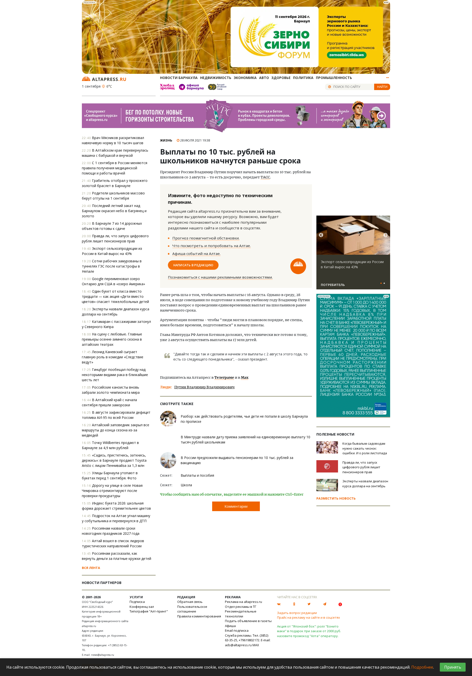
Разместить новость (336, 498)
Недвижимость (215, 77)
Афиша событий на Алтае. (196, 253)
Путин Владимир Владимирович (204, 387)
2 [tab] (384, 283)
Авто (264, 77)
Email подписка (237, 630)
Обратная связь (190, 601)
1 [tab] (381, 283)
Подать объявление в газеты (248, 621)
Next (385, 235)
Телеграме (224, 377)
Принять (452, 667)
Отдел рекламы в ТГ (240, 606)
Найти (382, 86)
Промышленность (334, 77)
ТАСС (265, 177)
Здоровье (281, 77)
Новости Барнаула (179, 77)
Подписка (137, 601)
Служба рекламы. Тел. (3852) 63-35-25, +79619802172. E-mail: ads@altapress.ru (247, 640)
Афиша (230, 626)
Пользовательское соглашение (192, 609)
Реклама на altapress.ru (243, 601)
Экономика (245, 77)
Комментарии (236, 506)
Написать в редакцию (193, 265)
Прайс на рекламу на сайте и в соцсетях (308, 617)
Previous (321, 235)
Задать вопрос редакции (297, 613)
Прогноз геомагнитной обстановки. (205, 238)
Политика (303, 77)
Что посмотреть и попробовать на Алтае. (211, 245)
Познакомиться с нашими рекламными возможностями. (220, 277)
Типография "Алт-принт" (149, 611)
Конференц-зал (142, 606)
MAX (255, 645)
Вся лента (91, 568)
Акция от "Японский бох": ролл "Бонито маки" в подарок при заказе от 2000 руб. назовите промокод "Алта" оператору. (309, 631)
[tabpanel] (353, 255)
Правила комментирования (199, 616)
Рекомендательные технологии (240, 613)
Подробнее (422, 667)
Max (244, 377)
